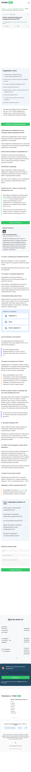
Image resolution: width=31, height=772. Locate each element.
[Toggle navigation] (29, 3)
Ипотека (20, 727)
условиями (19, 681)
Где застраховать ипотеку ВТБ (11, 87)
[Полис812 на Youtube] (16, 742)
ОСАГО (26, 727)
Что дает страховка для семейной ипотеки (14, 84)
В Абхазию (3, 711)
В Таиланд (3, 704)
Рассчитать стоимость (15, 222)
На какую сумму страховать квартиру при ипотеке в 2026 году (19, 640)
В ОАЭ (2, 701)
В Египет (3, 706)
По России (3, 708)
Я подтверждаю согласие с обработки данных (15, 682)
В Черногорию (4, 712)
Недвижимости (13, 315)
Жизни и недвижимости (15, 327)
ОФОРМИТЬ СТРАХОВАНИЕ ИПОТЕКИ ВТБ (15, 124)
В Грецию (3, 709)
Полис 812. (6, 199)
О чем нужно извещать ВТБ (10, 94)
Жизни (10, 321)
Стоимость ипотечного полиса (11, 102)
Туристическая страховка (10, 727)
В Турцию (3, 703)
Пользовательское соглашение (15, 745)
